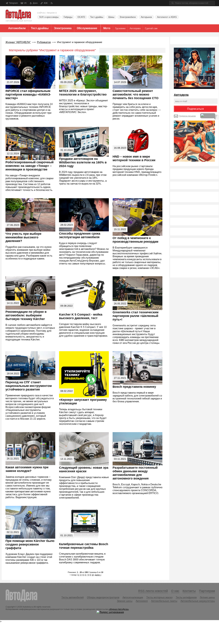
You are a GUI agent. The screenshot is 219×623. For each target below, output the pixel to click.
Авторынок (146, 17)
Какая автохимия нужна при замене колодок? (26, 469)
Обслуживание (87, 28)
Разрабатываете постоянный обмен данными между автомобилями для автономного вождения (135, 473)
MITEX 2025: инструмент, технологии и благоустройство (83, 92)
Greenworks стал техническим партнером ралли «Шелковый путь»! (135, 316)
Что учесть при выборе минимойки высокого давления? (23, 237)
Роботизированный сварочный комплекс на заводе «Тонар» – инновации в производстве (29, 166)
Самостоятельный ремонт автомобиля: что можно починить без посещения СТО (135, 94)
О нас (175, 591)
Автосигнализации (133, 597)
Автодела (181, 95)
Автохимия (142, 601)
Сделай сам (151, 28)
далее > (98, 575)
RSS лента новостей (153, 591)
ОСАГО (81, 17)
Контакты (189, 591)
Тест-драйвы (96, 17)
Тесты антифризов (186, 597)
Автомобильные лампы (164, 601)
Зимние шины (124, 601)
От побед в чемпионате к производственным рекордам (135, 239)
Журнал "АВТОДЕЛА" (18, 42)
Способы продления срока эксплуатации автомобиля (79, 235)
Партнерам (207, 591)
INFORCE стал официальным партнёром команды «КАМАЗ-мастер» (28, 94)
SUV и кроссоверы (49, 17)
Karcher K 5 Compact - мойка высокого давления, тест (80, 316)
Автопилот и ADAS (167, 17)
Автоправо (135, 28)
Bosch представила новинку (134, 386)
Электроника (63, 28)
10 (93, 575)
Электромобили (127, 17)
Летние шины (207, 597)
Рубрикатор (44, 42)
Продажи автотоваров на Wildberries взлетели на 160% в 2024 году (83, 162)
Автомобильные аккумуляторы (198, 601)
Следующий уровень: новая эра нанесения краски (83, 469)
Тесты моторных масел (159, 597)
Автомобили (17, 28)
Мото (106, 28)
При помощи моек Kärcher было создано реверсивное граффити (29, 544)
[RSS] (51, 3)
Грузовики (120, 28)
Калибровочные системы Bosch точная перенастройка (83, 545)
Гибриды (68, 17)
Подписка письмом (187, 116)
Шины (111, 17)
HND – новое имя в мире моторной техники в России (134, 158)
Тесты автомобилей (72, 597)
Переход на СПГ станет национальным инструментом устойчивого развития (28, 386)
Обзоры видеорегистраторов (103, 597)
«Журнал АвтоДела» (119, 609)
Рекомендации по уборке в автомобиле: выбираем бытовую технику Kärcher (26, 315)
